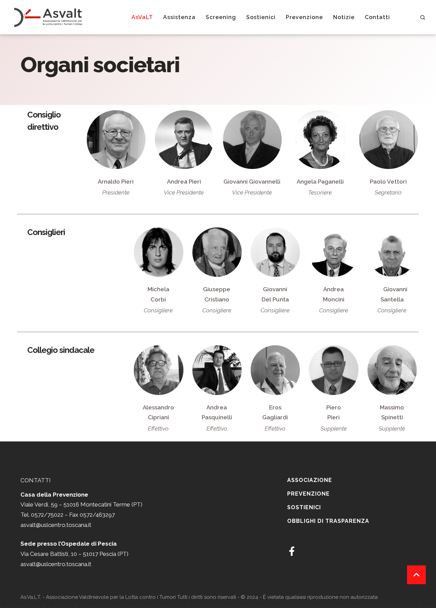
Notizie (344, 17)
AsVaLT (142, 17)
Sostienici (261, 17)
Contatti (377, 17)
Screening (221, 17)
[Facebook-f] (291, 551)
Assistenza (179, 17)
